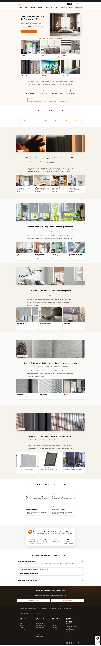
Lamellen (76, 123)
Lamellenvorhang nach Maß (25, 609)
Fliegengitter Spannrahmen (35, 609)
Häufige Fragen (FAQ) (40, 627)
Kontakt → (66, 543)
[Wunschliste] (62, 4)
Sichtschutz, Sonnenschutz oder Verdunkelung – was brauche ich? (33, 569)
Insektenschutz (64, 7)
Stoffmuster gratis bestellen (28, 31)
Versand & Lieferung (39, 629)
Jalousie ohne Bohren (67, 608)
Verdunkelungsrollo (23, 608)
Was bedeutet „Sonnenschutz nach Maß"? (27, 561)
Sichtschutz (24, 123)
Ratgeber (71, 7)
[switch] (98, 643)
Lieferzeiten (71, 543)
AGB (52, 623)
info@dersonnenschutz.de (72, 629)
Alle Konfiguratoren (39, 636)
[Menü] (99, 637)
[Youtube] (72, 632)
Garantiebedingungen (56, 629)
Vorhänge (46, 7)
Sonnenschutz (35, 123)
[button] (50, 561)
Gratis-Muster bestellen (40, 621)
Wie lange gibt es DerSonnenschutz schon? (27, 580)
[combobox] (41, 4)
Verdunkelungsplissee (52, 608)
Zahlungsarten (38, 634)
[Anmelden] (54, 4)
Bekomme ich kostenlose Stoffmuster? (26, 577)
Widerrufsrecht (54, 627)
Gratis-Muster (79, 7)
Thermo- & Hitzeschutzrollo (32, 608)
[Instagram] (69, 632)
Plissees (20, 7)
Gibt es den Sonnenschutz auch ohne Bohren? (28, 573)
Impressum (54, 621)
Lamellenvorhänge (23, 629)
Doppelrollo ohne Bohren (43, 608)
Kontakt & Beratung (39, 623)
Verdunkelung (33, 7)
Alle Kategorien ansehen (24, 633)
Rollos (26, 7)
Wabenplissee (59, 608)
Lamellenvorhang (54, 7)
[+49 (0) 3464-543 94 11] (77, 4)
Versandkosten (38, 632)
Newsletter (51, 0)
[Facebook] (67, 632)
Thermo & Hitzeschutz (55, 123)
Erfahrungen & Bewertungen (41, 625)
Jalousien (40, 7)
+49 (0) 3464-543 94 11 (84, 4)
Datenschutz (54, 625)
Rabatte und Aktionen (64, 101)
